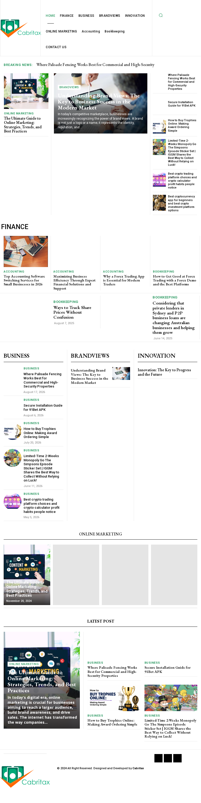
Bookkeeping (163, 271)
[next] (194, 65)
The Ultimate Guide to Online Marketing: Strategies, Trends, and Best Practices (23, 125)
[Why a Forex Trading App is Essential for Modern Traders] (125, 251)
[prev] (185, 65)
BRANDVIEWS (69, 87)
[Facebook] (158, 758)
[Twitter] (177, 758)
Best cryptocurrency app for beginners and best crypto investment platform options (181, 203)
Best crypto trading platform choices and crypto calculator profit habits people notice (182, 180)
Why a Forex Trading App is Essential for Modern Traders (123, 280)
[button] (160, 15)
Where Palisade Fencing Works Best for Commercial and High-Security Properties (181, 82)
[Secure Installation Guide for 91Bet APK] (159, 104)
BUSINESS (31, 368)
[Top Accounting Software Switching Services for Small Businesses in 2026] (26, 251)
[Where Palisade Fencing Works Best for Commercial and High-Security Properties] (159, 81)
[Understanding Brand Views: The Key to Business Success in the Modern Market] (121, 373)
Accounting (14, 271)
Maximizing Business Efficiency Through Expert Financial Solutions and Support (74, 282)
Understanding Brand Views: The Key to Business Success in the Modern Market (99, 101)
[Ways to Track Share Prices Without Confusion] (27, 312)
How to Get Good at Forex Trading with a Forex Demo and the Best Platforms (174, 280)
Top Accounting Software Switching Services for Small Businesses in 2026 (24, 280)
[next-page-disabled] (149, 383)
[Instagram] (168, 758)
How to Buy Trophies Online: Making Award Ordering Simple (182, 125)
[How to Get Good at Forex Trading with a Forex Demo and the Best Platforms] (175, 251)
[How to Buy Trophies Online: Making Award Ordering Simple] (159, 126)
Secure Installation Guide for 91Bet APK (182, 104)
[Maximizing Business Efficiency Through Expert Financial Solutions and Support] (75, 251)
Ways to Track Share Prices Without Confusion (72, 312)
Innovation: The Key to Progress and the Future (164, 372)
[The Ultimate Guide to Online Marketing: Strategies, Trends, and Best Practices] (26, 91)
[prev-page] (141, 383)
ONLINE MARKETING (19, 113)
